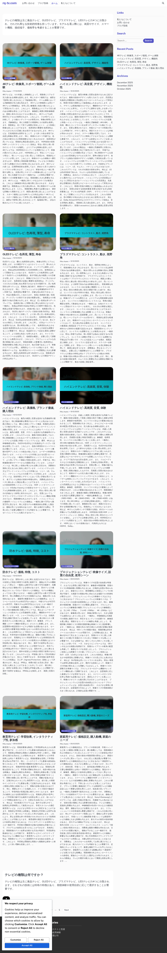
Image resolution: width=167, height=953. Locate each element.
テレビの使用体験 (10, 78)
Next (66, 910)
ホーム (54, 3)
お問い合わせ (28, 3)
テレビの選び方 (66, 78)
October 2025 (124, 89)
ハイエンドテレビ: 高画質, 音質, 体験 (83, 407)
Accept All (27, 945)
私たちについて (68, 3)
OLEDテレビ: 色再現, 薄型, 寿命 (22, 254)
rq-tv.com (10, 3)
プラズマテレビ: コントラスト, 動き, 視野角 (137, 65)
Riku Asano (7, 91)
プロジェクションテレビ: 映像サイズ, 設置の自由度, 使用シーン (85, 573)
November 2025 (125, 85)
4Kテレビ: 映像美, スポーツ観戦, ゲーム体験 (137, 55)
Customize (15, 940)
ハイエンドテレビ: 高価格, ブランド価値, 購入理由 (140, 68)
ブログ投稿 (43, 3)
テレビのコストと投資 (11, 402)
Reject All (39, 940)
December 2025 (125, 82)
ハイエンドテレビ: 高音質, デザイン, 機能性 (137, 58)
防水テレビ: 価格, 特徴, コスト (21, 572)
